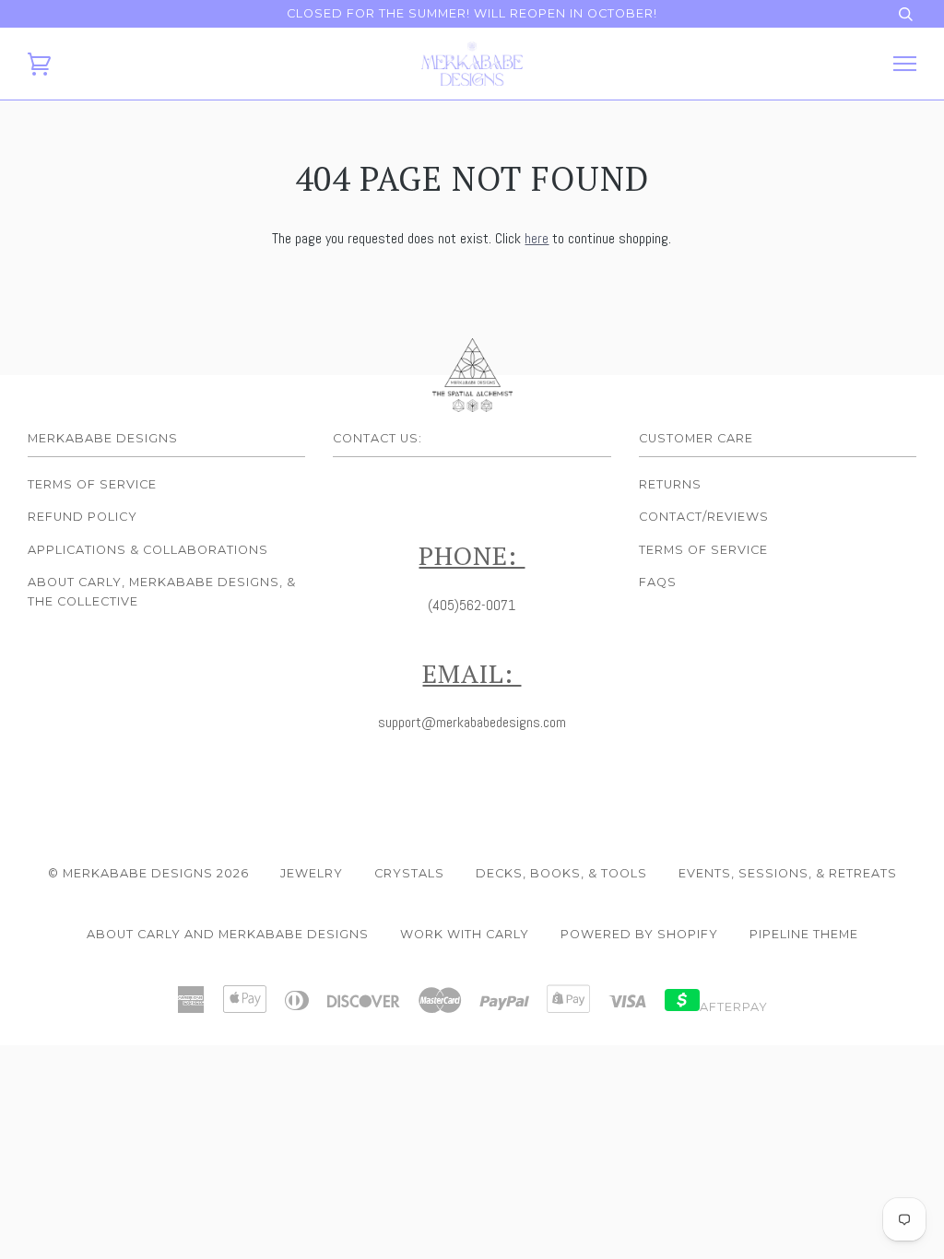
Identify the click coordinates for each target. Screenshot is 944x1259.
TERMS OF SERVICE (703, 550)
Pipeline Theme (803, 934)
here (537, 238)
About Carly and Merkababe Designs (228, 934)
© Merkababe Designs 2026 (148, 873)
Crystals (409, 873)
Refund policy (82, 517)
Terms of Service (92, 484)
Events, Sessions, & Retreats (787, 873)
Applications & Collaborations (148, 550)
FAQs (658, 582)
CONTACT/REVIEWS (704, 517)
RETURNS (670, 484)
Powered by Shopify (639, 934)
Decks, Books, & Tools (561, 873)
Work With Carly (464, 934)
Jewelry (311, 873)
